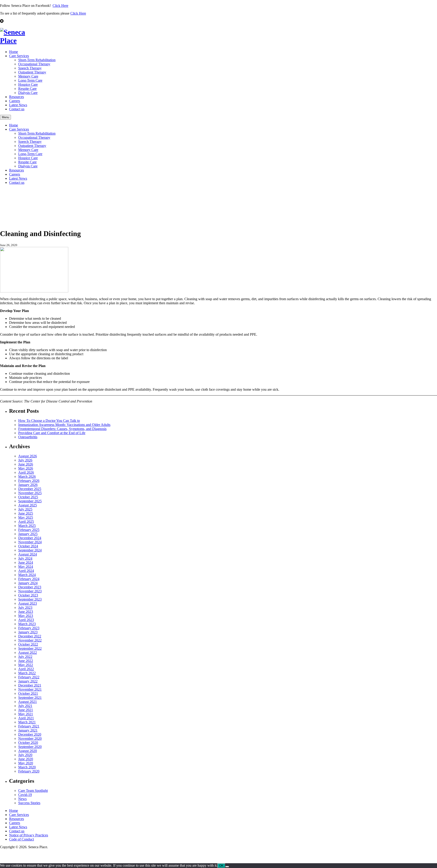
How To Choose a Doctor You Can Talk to (49, 421)
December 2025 (29, 489)
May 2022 (25, 665)
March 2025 (27, 526)
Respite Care (27, 89)
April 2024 (26, 571)
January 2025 (28, 534)
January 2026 (28, 485)
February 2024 (28, 579)
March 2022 (27, 673)
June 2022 (25, 661)
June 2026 (25, 464)
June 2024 (25, 562)
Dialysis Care (28, 93)
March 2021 (27, 722)
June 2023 (25, 612)
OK (221, 865)
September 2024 (30, 550)
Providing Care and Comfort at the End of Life (51, 433)
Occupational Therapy (34, 64)
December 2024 (29, 538)
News (22, 799)
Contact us (16, 109)
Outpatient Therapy (32, 72)
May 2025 (25, 517)
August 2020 (27, 751)
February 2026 (28, 481)
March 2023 (27, 624)
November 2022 (30, 640)
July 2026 (25, 460)
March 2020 (27, 767)
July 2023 (25, 607)
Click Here (60, 6)
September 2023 (30, 599)
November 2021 (30, 689)
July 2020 (25, 755)
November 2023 (30, 591)
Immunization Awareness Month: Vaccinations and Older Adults (64, 425)
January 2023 (28, 632)
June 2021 (25, 710)
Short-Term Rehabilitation (37, 60)
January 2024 (28, 583)
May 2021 (25, 714)
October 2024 (28, 546)
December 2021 (29, 685)
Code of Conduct (21, 839)
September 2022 (30, 648)
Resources (16, 97)
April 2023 (26, 620)
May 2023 (25, 616)
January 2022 (28, 681)
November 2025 (30, 493)
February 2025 (28, 530)
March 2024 (27, 575)
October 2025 (28, 497)
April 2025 (26, 521)
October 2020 (28, 743)
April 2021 (26, 718)
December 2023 (29, 587)
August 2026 (27, 456)
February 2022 (28, 677)
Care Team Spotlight (33, 791)
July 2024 (25, 558)
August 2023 (27, 603)
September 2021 (30, 697)
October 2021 (28, 693)
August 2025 (27, 505)
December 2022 (29, 636)
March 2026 (27, 476)
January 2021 (28, 730)
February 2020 (28, 771)
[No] (227, 866)
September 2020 (30, 747)
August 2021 (27, 702)
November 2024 (30, 542)
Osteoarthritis (27, 437)
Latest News (18, 105)
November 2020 (30, 738)
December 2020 (29, 734)
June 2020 (25, 759)
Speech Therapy (30, 68)
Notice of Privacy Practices (28, 835)
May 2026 (25, 468)
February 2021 (28, 726)
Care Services (19, 56)
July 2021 (25, 706)
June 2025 (25, 513)
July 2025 (25, 509)
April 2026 (26, 472)
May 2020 (25, 763)
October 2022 (28, 644)
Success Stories (29, 803)
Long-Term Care (30, 80)
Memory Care (28, 76)
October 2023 (28, 595)
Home (13, 52)
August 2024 (27, 554)
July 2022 (25, 657)
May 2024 (25, 567)
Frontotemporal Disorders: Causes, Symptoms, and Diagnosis (62, 429)
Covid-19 (25, 795)
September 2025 (30, 501)
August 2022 (27, 652)
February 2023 (28, 628)
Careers (14, 101)
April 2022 (26, 669)
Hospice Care (28, 84)
